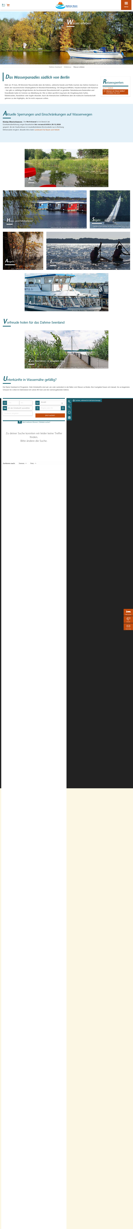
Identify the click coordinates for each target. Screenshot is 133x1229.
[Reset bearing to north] (69, 412)
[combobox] (19, 408)
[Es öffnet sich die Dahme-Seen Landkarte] (4, 5)
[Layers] (69, 417)
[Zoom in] (69, 401)
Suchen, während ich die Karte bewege (87, 400)
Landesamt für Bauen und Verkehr (47, 130)
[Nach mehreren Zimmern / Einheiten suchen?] (20, 422)
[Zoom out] (69, 407)
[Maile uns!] (115, 92)
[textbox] (18, 408)
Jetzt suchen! (50, 415)
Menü (126, 7)
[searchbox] (50, 408)
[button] (128, 626)
